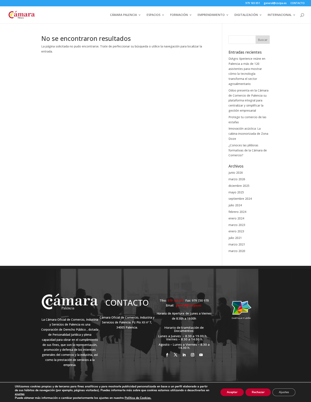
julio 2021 (235, 238)
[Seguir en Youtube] (201, 354)
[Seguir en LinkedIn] (184, 354)
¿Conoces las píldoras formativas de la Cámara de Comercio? (247, 150)
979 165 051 (252, 3)
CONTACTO (297, 3)
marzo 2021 (236, 244)
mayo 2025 (236, 192)
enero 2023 (236, 231)
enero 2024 (236, 218)
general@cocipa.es (275, 3)
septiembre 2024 (240, 199)
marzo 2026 (236, 179)
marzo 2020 (236, 251)
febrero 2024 (237, 212)
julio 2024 (235, 205)
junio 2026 (235, 173)
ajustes (20, 394)
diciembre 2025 (238, 186)
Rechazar (258, 392)
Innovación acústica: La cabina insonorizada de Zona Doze (248, 133)
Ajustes (284, 392)
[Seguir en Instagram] (192, 354)
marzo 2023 (236, 225)
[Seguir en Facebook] (167, 354)
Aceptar (232, 392)
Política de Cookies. (138, 398)
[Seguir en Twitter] (175, 354)
